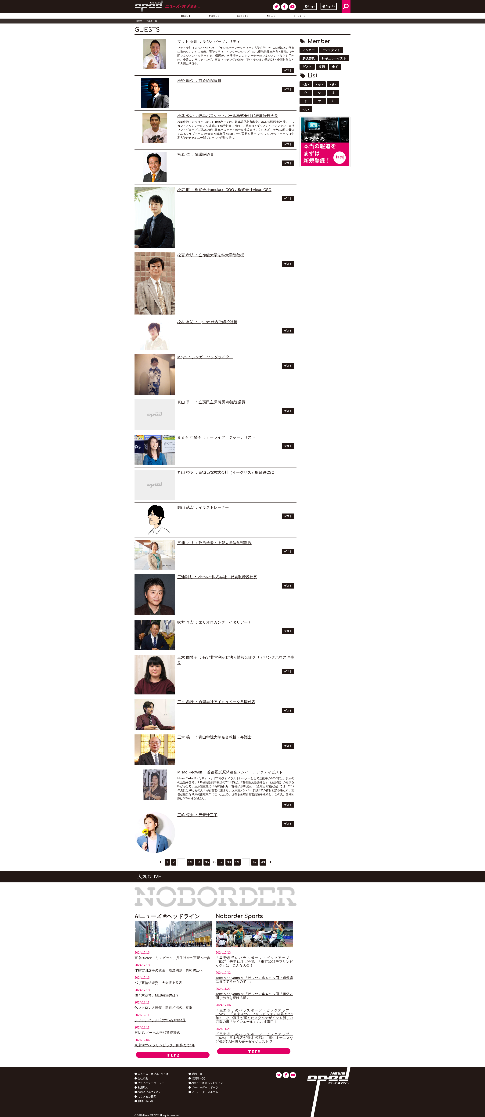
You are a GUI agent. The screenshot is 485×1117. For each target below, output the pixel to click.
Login (311, 6)
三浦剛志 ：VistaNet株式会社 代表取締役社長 (217, 577)
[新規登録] (325, 141)
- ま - (306, 101)
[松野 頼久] (155, 93)
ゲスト (288, 70)
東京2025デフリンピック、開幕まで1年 (165, 1045)
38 (229, 862)
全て (335, 66)
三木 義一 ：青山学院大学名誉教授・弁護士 (214, 737)
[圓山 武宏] (155, 520)
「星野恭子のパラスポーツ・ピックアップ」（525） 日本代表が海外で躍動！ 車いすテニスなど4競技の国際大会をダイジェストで (254, 1038)
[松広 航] (155, 217)
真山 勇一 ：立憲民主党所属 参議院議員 (211, 402)
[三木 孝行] (155, 714)
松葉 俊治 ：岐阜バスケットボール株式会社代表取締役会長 (227, 116)
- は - (333, 92)
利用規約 (142, 1087)
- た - (306, 92)
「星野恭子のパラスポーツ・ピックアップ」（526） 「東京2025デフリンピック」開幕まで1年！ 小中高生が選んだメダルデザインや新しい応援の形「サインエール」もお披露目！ (254, 1016)
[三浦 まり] (155, 555)
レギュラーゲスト (334, 58)
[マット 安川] (155, 54)
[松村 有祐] (155, 334)
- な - (319, 92)
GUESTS (242, 16)
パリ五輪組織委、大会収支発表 (158, 983)
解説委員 (309, 58)
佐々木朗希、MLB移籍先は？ (157, 995)
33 (190, 862)
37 (220, 862)
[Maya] (155, 374)
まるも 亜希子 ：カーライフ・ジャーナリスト (216, 437)
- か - (319, 84)
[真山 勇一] (155, 414)
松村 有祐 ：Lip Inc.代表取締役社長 (207, 322)
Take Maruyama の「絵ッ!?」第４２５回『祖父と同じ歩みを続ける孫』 (254, 996)
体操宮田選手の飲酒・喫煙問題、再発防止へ (169, 970)
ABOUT (186, 16)
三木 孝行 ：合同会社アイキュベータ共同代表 (216, 702)
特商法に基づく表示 (149, 1092)
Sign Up (330, 6)
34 (198, 862)
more (172, 1055)
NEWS (271, 16)
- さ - (333, 84)
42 (255, 862)
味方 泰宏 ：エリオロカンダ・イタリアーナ (214, 622)
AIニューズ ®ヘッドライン (207, 1082)
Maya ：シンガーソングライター (205, 357)
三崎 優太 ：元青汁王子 (197, 815)
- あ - (306, 84)
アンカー (309, 50)
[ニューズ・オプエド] (167, 5)
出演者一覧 (198, 1078)
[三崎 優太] (155, 832)
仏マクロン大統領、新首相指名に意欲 (163, 1008)
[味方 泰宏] (155, 635)
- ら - (333, 101)
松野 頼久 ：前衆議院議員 (199, 80)
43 (263, 862)
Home (139, 21)
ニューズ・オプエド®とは (153, 1073)
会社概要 (142, 1078)
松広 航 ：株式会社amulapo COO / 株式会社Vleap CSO (224, 190)
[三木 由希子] (155, 674)
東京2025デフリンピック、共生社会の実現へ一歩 (172, 958)
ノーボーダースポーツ (204, 1087)
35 (207, 862)
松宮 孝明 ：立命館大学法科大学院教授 (210, 255)
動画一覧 (196, 1073)
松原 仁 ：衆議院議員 (195, 154)
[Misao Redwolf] (155, 784)
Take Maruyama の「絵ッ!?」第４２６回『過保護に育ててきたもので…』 (254, 980)
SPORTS (299, 16)
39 (237, 862)
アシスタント (331, 50)
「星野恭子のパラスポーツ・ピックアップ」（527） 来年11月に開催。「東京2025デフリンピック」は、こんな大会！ (254, 961)
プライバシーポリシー (150, 1082)
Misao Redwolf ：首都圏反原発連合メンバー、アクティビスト (230, 772)
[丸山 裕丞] (155, 485)
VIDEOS (214, 16)
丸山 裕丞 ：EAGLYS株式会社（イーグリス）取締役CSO (226, 472)
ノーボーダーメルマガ (204, 1092)
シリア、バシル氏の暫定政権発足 (160, 1020)
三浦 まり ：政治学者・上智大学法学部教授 (214, 543)
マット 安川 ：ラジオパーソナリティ (208, 41)
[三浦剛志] (155, 594)
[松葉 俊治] (155, 128)
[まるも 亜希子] (155, 450)
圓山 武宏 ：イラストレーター (203, 507)
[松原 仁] (155, 167)
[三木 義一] (155, 749)
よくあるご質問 (146, 1096)
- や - (319, 101)
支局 (322, 66)
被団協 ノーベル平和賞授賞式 (157, 1033)
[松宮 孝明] (155, 283)
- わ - (306, 109)
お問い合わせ (145, 1101)
